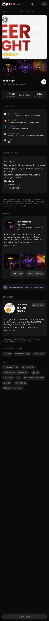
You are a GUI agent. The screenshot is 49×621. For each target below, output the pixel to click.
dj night (35, 372)
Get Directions (36, 273)
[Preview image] (11, 261)
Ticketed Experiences (13, 388)
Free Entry (8, 377)
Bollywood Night (21, 122)
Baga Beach (21, 84)
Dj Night (11, 122)
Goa (18, 377)
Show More (8, 245)
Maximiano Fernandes (34, 377)
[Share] (43, 81)
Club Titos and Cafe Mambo (16, 372)
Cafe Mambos (28, 367)
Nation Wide (34, 122)
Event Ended (24, 617)
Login (44, 4)
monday (7, 383)
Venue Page (17, 273)
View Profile (38, 305)
